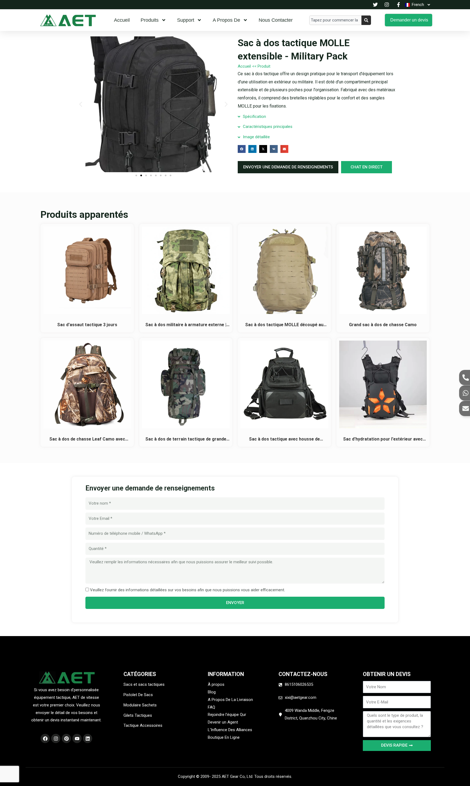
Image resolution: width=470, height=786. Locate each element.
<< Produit (261, 66)
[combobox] (335, 20)
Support (185, 20)
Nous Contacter (276, 20)
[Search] (366, 20)
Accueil (122, 20)
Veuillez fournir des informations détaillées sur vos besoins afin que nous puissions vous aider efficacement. (187, 589)
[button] (80, 104)
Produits (150, 20)
